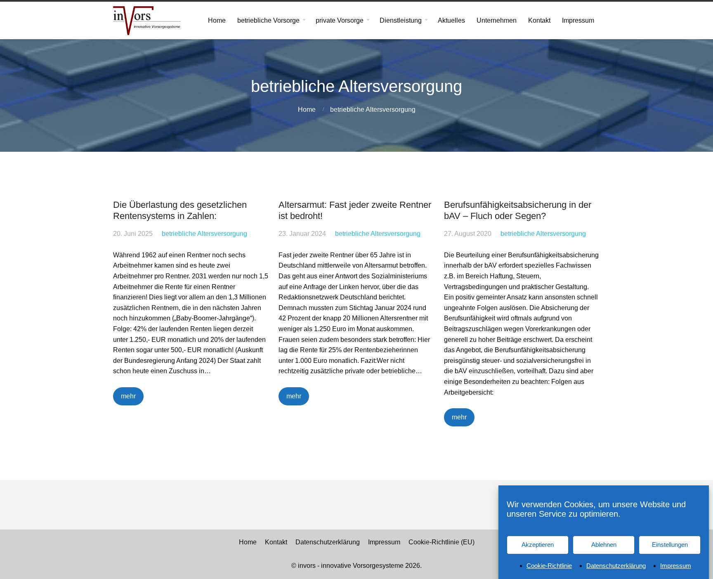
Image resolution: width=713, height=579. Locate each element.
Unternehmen (497, 20)
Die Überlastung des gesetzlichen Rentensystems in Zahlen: (180, 210)
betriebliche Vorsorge (268, 20)
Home (217, 20)
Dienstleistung (401, 20)
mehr (128, 396)
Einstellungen (670, 544)
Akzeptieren (538, 544)
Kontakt (539, 20)
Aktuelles (451, 20)
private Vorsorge (340, 20)
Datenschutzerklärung (616, 565)
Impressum (675, 565)
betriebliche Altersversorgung (373, 109)
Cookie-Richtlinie (549, 565)
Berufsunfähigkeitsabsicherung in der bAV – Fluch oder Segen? (517, 210)
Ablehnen (603, 544)
